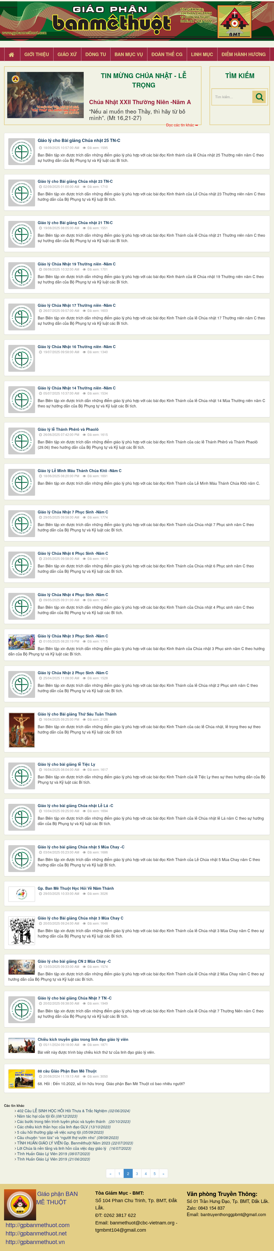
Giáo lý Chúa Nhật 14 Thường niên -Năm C (77, 388)
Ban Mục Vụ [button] (129, 54)
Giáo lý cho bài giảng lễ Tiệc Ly (66, 764)
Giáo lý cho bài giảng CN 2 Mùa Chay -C (74, 961)
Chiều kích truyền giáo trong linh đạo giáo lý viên (83, 1039)
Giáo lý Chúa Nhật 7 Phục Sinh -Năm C (73, 512)
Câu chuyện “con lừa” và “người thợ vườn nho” (68, 1137)
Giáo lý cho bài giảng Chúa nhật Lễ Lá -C (75, 805)
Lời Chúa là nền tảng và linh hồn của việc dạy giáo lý (74, 1148)
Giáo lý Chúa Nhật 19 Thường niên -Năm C (77, 264)
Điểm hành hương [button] (244, 54)
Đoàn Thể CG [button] (166, 54)
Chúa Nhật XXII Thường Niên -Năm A (140, 101)
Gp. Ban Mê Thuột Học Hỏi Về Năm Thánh (76, 888)
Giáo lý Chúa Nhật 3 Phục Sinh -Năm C (73, 636)
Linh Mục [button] (202, 54)
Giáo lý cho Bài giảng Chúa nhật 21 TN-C (75, 222)
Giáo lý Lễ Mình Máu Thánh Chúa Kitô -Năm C (79, 470)
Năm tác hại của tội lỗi (47, 1116)
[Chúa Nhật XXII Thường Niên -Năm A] (45, 95)
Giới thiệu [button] (36, 54)
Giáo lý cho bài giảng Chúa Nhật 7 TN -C (75, 998)
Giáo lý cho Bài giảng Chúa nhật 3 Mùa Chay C (80, 918)
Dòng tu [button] (95, 54)
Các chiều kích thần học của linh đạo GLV (64, 1126)
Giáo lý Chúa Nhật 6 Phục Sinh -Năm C (73, 553)
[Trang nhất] (12, 54)
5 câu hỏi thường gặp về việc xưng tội (60, 1132)
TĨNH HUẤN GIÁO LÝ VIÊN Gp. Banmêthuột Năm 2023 (75, 1143)
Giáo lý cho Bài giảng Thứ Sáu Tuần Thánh (77, 714)
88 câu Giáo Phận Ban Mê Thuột (67, 1071)
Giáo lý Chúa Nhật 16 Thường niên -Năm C (77, 346)
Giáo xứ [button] (67, 54)
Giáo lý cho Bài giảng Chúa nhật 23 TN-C (75, 181)
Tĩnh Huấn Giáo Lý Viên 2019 (53, 1153)
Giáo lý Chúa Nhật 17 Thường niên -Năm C (77, 305)
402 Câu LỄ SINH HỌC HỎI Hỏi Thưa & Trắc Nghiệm (73, 1110)
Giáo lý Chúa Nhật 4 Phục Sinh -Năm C (73, 594)
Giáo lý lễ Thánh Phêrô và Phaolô (68, 429)
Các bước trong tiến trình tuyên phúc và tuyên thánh (74, 1121)
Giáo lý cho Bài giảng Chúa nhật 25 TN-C (79, 140)
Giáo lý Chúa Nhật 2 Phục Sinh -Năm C (73, 672)
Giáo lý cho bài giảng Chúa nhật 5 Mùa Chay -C (81, 846)
